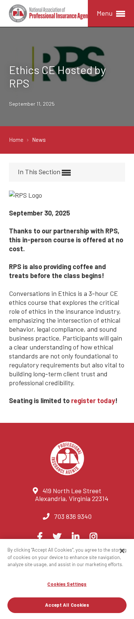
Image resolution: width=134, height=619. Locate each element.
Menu (105, 13)
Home (17, 139)
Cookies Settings (66, 584)
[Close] (122, 551)
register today (93, 400)
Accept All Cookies (67, 605)
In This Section (40, 171)
